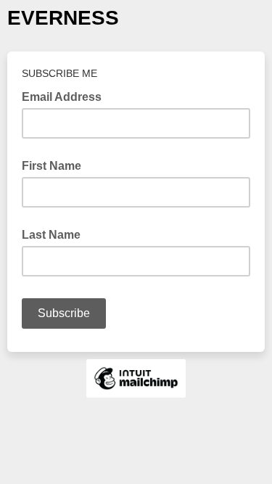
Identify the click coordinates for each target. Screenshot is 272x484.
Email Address (66, 96)
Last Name (51, 235)
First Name (51, 166)
